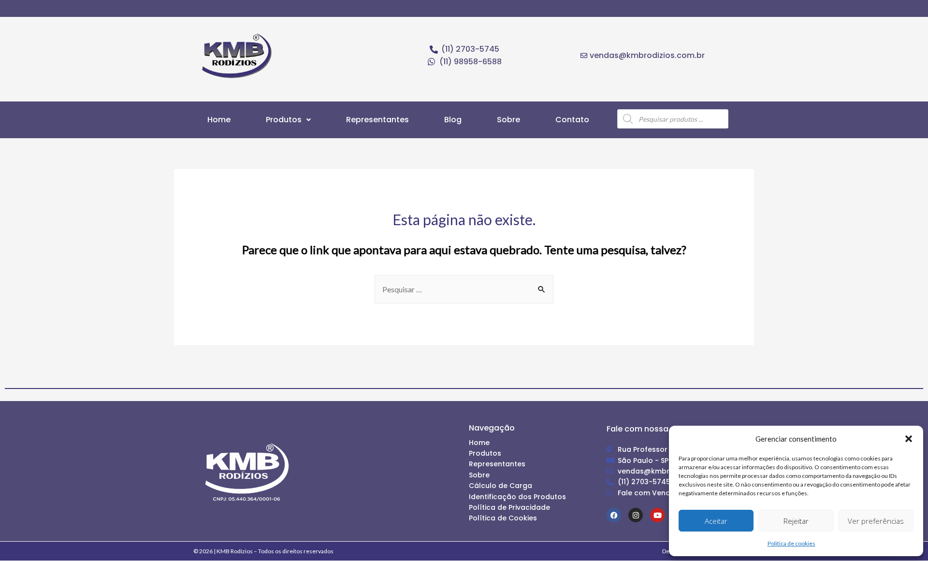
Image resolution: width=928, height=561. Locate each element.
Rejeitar (796, 521)
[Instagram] (635, 515)
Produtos (284, 119)
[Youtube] (657, 515)
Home (219, 119)
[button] (909, 439)
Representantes (377, 119)
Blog (453, 119)
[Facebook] (614, 515)
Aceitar (716, 521)
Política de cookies (791, 543)
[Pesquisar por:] (464, 289)
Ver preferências (876, 521)
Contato (572, 119)
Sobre (508, 119)
